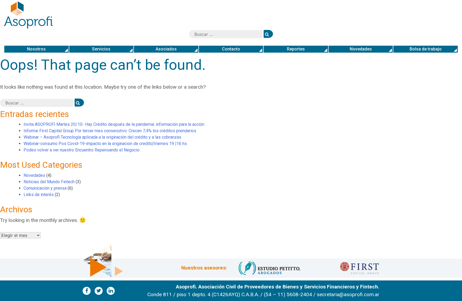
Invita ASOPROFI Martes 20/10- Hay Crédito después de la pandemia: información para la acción (114, 124)
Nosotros (36, 49)
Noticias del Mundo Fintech (49, 181)
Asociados (166, 49)
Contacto (231, 49)
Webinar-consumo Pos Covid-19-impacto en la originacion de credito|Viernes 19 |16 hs (105, 143)
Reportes (296, 49)
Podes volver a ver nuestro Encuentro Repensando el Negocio (82, 150)
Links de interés (39, 194)
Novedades (361, 49)
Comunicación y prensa (45, 188)
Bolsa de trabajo (426, 49)
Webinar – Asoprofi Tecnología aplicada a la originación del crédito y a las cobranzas (103, 137)
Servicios (101, 49)
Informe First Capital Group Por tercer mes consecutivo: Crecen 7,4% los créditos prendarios (110, 130)
